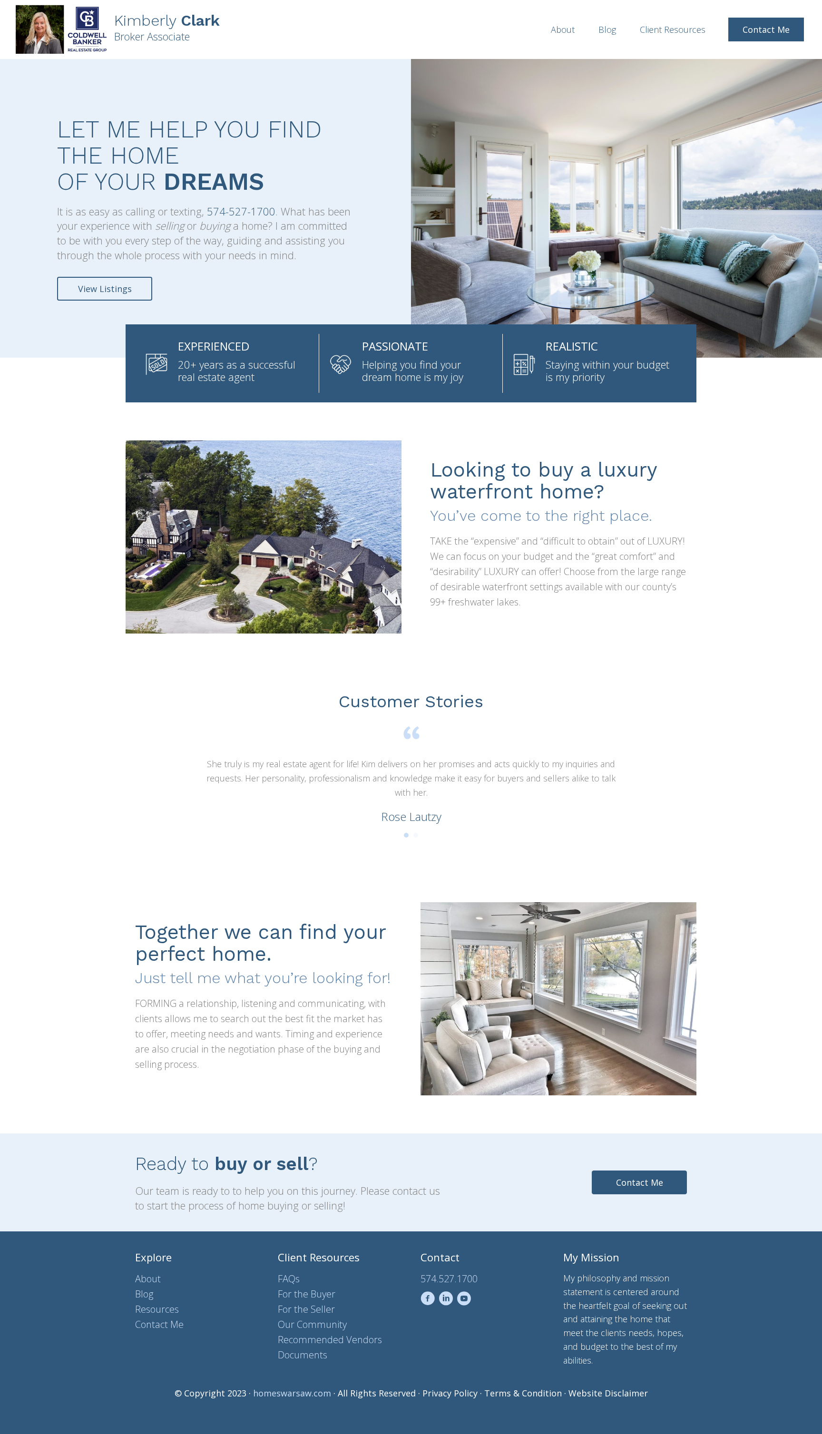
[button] (104, 289)
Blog (144, 1294)
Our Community (312, 1324)
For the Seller (306, 1309)
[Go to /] (207, 29)
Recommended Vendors (330, 1339)
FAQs (289, 1278)
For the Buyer (306, 1294)
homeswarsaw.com (292, 1393)
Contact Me (159, 1324)
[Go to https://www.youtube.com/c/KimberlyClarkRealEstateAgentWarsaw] (464, 1300)
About (148, 1278)
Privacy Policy (450, 1393)
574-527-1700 (241, 211)
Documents (302, 1354)
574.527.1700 (449, 1278)
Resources (157, 1309)
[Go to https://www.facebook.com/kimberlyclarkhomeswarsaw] (428, 1300)
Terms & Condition (523, 1393)
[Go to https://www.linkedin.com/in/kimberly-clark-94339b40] (446, 1300)
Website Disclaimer (608, 1393)
